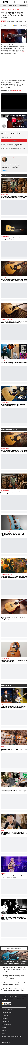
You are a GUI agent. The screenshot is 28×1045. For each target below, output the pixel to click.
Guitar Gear (4, 9)
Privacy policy (5, 1015)
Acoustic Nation (11, 21)
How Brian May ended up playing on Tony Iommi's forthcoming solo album (14, 989)
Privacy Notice (19, 145)
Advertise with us (6, 1021)
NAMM (22, 52)
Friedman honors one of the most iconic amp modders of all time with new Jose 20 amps (14, 969)
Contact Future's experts (7, 1012)
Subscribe (20, 2)
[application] (14, 102)
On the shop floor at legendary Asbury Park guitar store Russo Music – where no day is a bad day (14, 977)
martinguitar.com (16, 90)
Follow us (16, 25)
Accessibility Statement (7, 1024)
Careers (3, 1033)
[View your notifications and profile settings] (14, 2)
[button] (2, 2)
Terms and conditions (7, 1009)
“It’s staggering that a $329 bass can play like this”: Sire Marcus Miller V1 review (15, 962)
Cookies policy (5, 1018)
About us (4, 1030)
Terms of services (17, 144)
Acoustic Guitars (16, 9)
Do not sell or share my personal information (12, 1036)
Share (5, 25)
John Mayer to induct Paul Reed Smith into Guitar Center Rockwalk (14, 983)
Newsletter (24, 25)
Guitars (9, 9)
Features (4, 21)
